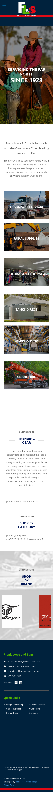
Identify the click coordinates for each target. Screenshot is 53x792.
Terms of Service (12, 770)
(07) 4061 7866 (14, 675)
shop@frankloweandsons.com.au (23, 671)
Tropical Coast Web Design (26, 782)
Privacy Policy (44, 767)
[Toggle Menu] (4, 4)
